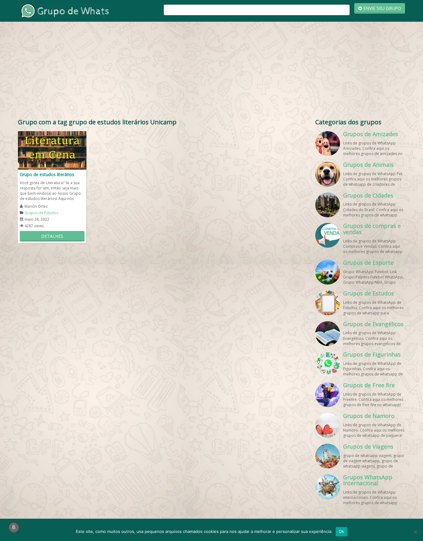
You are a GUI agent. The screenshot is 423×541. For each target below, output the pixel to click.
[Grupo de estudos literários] (52, 150)
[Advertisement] (211, 71)
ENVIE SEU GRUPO (381, 8)
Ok (341, 531)
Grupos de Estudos (41, 212)
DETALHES (52, 236)
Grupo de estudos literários (47, 174)
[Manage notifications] (14, 527)
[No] (415, 532)
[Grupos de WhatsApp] (64, 10)
